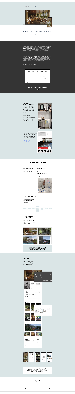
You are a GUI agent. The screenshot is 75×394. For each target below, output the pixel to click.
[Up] (38, 89)
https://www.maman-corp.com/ (27, 141)
